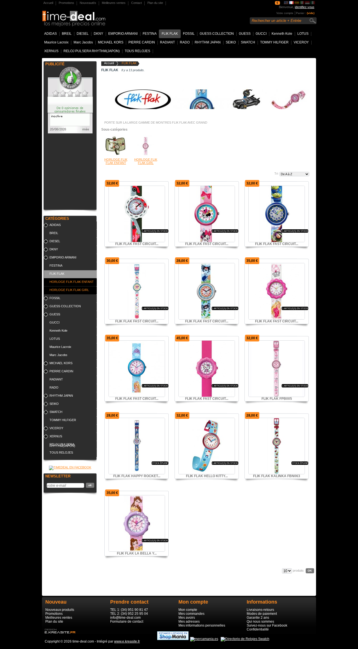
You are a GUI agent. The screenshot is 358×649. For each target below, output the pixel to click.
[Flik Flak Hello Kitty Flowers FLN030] (206, 446)
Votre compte (284, 13)
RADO (185, 42)
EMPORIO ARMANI (123, 34)
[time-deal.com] (93, 15)
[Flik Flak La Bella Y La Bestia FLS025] (136, 523)
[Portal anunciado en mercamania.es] (204, 639)
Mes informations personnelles (201, 625)
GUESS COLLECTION (217, 34)
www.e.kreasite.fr (127, 641)
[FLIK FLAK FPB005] (276, 368)
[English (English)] (286, 3)
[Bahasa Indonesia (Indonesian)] (312, 3)
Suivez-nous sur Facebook (267, 625)
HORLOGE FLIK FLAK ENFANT (72, 281)
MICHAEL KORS (110, 42)
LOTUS (302, 34)
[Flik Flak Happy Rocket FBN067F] (136, 446)
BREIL (67, 34)
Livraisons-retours (260, 610)
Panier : (301, 13)
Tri (276, 173)
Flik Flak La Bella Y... (137, 553)
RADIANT (167, 42)
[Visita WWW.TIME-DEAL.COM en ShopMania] (173, 639)
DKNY (98, 34)
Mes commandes (191, 614)
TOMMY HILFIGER (274, 42)
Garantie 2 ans (258, 618)
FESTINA (150, 34)
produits (298, 570)
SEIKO (231, 42)
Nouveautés (88, 2)
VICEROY (301, 42)
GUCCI (261, 34)
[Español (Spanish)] (297, 3)
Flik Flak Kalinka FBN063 (276, 476)
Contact (136, 2)
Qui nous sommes (260, 621)
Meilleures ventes (114, 2)
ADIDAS (50, 34)
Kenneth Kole (282, 34)
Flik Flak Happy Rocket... (136, 476)
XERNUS (51, 51)
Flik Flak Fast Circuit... (136, 244)
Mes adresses (189, 621)
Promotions (66, 2)
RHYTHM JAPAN (208, 42)
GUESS (245, 34)
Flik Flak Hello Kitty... (207, 476)
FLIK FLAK (170, 34)
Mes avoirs (186, 618)
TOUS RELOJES (137, 51)
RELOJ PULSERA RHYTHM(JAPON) (91, 51)
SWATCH (248, 42)
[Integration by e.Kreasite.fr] (59, 635)
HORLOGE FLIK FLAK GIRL (69, 290)
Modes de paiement (262, 614)
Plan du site (155, 2)
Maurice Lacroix (56, 42)
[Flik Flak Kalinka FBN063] (276, 446)
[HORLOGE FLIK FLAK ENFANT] (116, 156)
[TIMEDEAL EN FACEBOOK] (70, 467)
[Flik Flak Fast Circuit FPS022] (136, 214)
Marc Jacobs (83, 42)
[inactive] (70, 132)
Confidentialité (258, 629)
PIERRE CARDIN (141, 42)
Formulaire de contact (126, 621)
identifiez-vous (304, 7)
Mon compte (187, 610)
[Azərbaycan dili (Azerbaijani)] (302, 3)
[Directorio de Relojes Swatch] (245, 639)
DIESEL (83, 34)
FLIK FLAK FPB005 (277, 399)
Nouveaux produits (59, 610)
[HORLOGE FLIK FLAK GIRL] (146, 156)
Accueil (48, 2)
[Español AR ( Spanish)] (307, 3)
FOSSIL (189, 34)
